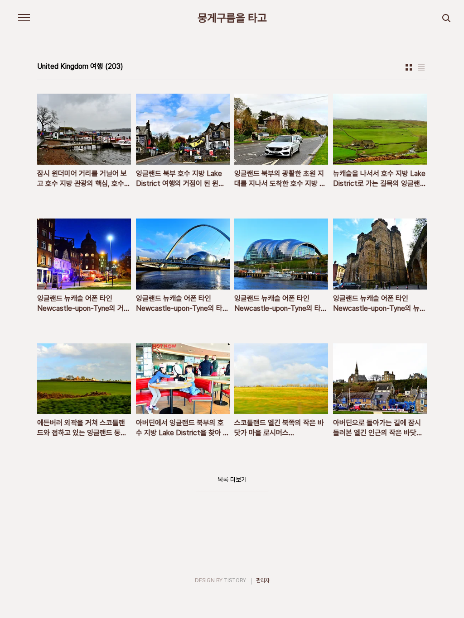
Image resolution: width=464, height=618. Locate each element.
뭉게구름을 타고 (232, 18)
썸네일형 (408, 67)
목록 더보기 (232, 479)
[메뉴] (24, 18)
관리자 (263, 580)
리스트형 (421, 67)
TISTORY (235, 580)
